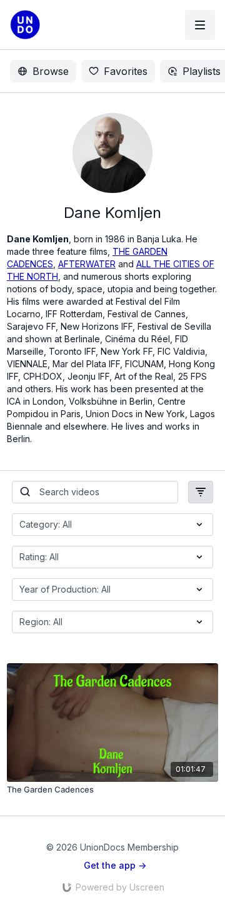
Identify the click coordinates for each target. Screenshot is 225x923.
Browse (50, 71)
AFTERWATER (87, 264)
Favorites (126, 71)
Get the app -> (115, 865)
